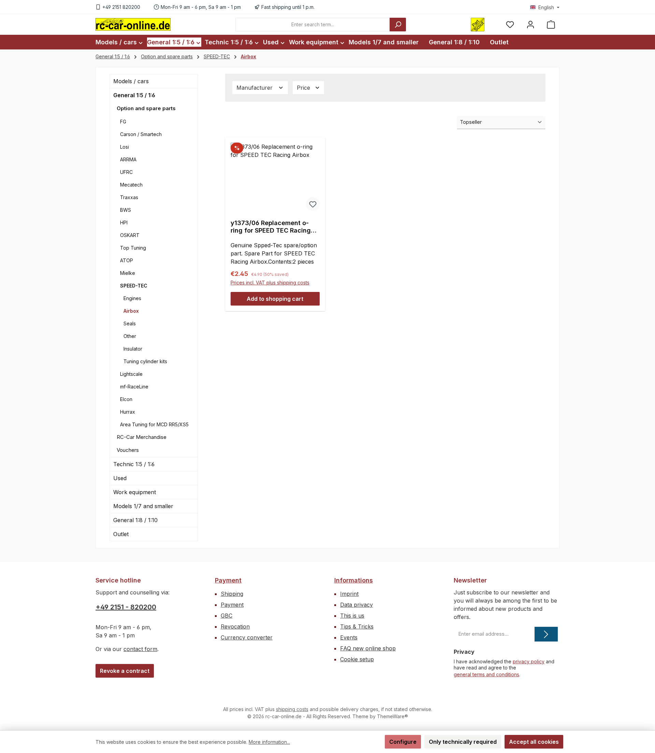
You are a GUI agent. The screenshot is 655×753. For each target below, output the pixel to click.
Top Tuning (133, 248)
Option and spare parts (146, 108)
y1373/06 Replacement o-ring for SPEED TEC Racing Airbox (271, 226)
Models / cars (131, 81)
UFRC (126, 172)
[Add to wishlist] (313, 204)
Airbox (131, 311)
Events (349, 637)
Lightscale (131, 374)
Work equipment (134, 492)
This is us (352, 615)
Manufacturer (255, 87)
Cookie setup (357, 659)
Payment (228, 580)
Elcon (126, 399)
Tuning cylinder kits (145, 361)
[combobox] (312, 24)
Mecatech (131, 185)
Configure (403, 741)
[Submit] (546, 634)
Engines (132, 298)
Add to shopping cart (275, 298)
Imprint (349, 593)
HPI (124, 222)
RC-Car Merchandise (141, 437)
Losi (124, 147)
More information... (269, 742)
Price (304, 87)
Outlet (121, 534)
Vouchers (128, 450)
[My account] (530, 24)
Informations (353, 580)
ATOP (126, 260)
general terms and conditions (486, 674)
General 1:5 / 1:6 (134, 95)
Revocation (235, 626)
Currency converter (247, 637)
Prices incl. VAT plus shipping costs (270, 282)
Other (129, 336)
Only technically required (463, 741)
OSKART (130, 235)
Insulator (132, 349)
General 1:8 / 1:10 (135, 520)
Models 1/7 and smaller (143, 506)
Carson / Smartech (141, 134)
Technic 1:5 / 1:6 (134, 464)
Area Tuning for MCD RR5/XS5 (154, 424)
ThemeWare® (392, 716)
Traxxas (129, 197)
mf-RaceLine (134, 386)
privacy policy (528, 661)
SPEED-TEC (133, 286)
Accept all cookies (534, 741)
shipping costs (292, 709)
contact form (140, 649)
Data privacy (356, 604)
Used (120, 478)
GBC (226, 615)
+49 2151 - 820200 (126, 607)
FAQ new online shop (368, 648)
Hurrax (127, 412)
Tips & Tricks (357, 626)
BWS (125, 210)
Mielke (127, 273)
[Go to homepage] (133, 24)
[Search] (398, 24)
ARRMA (128, 159)
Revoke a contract (124, 670)
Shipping (232, 593)
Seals (129, 323)
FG (123, 121)
